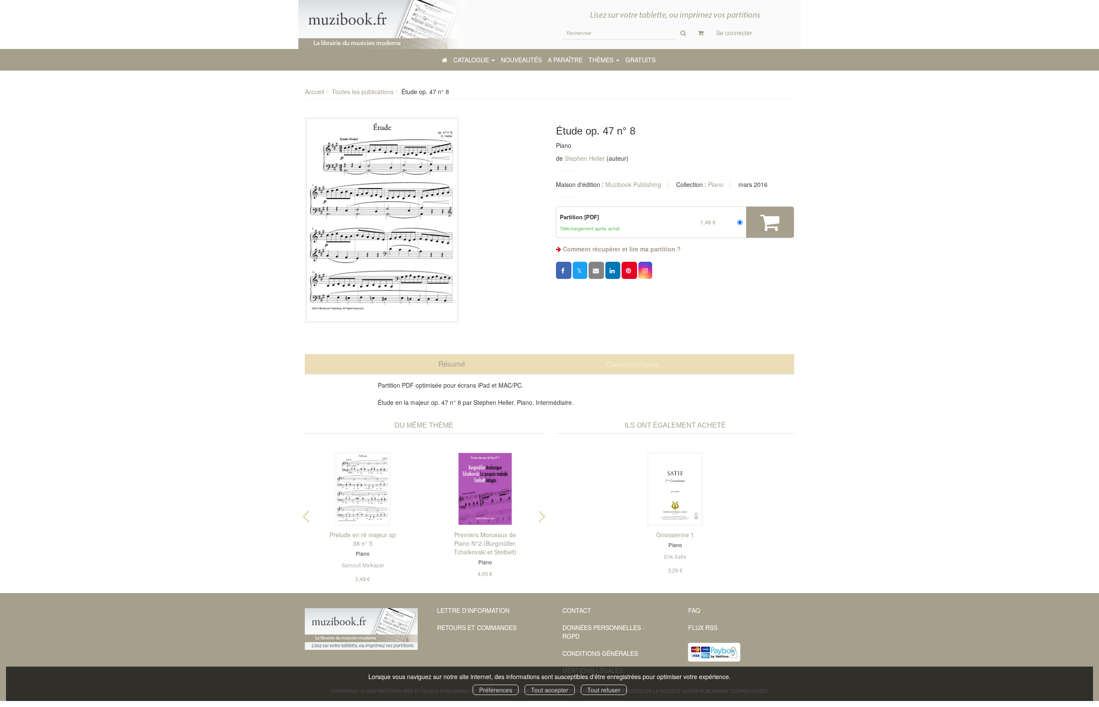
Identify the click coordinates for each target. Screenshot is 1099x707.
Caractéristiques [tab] (633, 363)
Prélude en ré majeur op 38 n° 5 (363, 539)
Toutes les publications (363, 91)
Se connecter (734, 32)
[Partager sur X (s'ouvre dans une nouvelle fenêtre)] (580, 270)
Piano (715, 184)
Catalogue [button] (472, 59)
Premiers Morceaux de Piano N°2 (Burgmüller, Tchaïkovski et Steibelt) (485, 543)
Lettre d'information (473, 610)
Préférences (495, 690)
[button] (382, 220)
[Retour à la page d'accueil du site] (382, 24)
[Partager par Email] (596, 270)
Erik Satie (675, 556)
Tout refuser (603, 690)
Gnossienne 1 (675, 534)
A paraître (565, 59)
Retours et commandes (476, 627)
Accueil (314, 91)
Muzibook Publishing (633, 184)
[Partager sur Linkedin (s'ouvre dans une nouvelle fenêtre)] (612, 270)
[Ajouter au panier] (770, 222)
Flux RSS (702, 627)
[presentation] (306, 514)
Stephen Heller (585, 158)
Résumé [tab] (451, 363)
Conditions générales (600, 653)
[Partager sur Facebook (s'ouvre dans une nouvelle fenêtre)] (563, 270)
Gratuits (640, 59)
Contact (576, 610)
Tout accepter (549, 690)
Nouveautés (521, 59)
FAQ (694, 610)
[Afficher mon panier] (701, 32)
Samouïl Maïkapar (363, 565)
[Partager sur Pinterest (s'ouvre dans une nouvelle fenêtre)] (629, 270)
